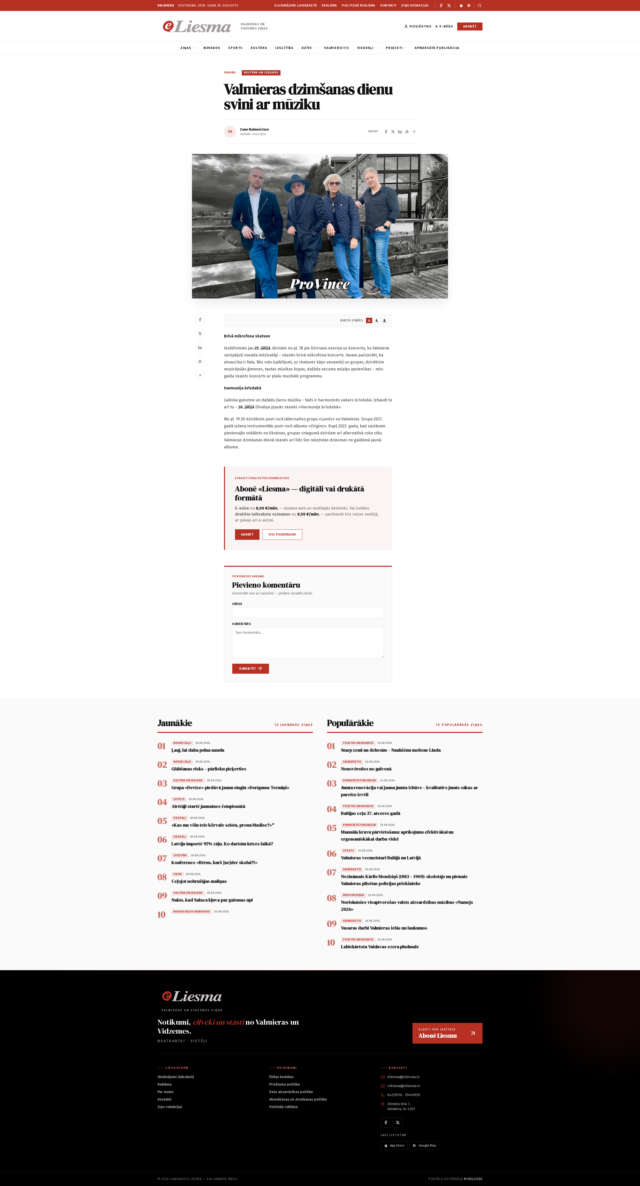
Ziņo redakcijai (415, 5)
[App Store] (461, 5)
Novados (212, 48)
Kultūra (259, 48)
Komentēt (247, 668)
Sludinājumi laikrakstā (295, 5)
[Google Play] (469, 5)
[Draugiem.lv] (407, 132)
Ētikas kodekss (281, 1077)
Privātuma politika (284, 1084)
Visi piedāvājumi (282, 534)
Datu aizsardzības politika (291, 1092)
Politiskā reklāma (358, 5)
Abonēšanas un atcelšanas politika (298, 1099)
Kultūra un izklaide (261, 72)
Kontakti (388, 5)
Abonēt (469, 26)
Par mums (166, 1092)
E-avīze (446, 26)
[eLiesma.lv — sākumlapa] (197, 26)
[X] (449, 5)
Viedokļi (365, 48)
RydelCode (473, 1179)
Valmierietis (336, 48)
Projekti (394, 48)
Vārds (237, 604)
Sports (235, 48)
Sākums (230, 72)
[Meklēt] (478, 5)
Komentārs (241, 624)
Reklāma (329, 5)
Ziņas (186, 48)
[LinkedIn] (400, 132)
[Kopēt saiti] (414, 132)
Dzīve (307, 48)
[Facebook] (441, 5)
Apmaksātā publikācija (437, 48)
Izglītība (284, 48)
